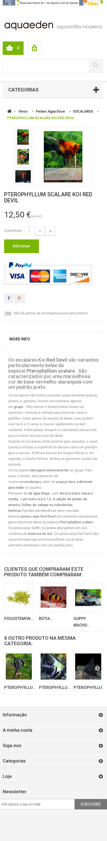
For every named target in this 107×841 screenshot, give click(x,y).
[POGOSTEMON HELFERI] (18, 597)
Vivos (23, 111)
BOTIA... (46, 618)
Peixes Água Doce (50, 111)
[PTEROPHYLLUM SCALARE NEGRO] (88, 666)
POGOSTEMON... (19, 618)
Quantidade (13, 231)
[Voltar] (9, 111)
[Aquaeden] (53, 25)
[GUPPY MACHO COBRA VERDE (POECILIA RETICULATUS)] (88, 597)
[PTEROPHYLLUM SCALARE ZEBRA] (18, 666)
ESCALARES (83, 111)
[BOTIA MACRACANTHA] (53, 597)
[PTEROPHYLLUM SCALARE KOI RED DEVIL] (23, 137)
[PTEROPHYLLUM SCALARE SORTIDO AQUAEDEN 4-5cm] (53, 666)
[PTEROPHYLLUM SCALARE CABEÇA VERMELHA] (23, 176)
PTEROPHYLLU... (20, 687)
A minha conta (17, 730)
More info (19, 339)
